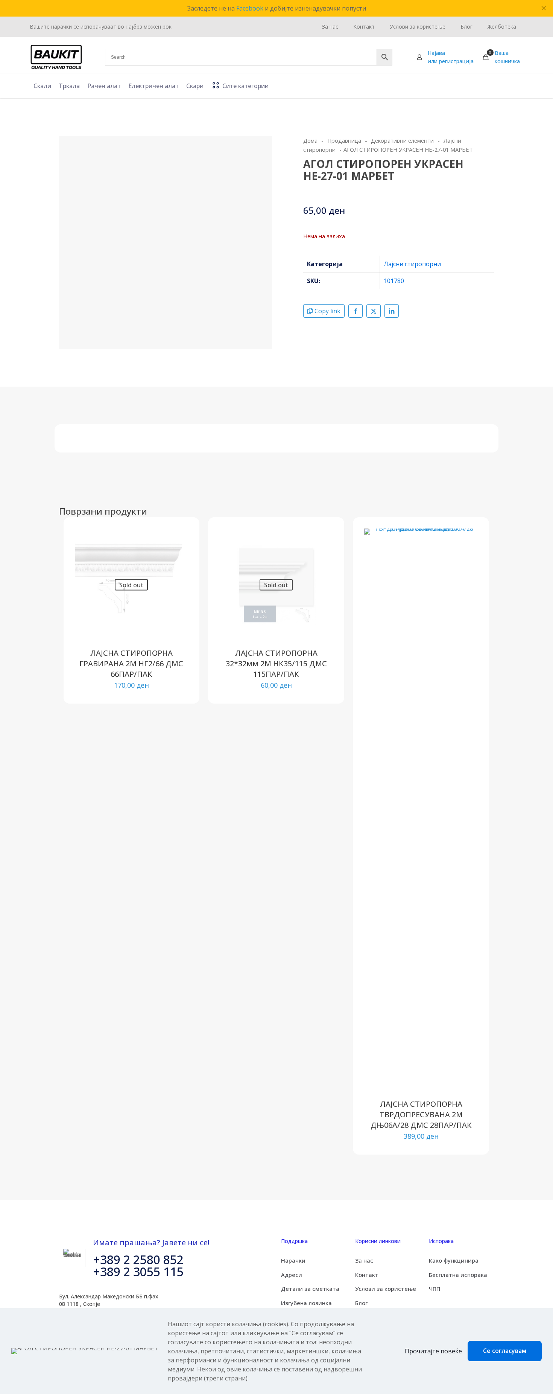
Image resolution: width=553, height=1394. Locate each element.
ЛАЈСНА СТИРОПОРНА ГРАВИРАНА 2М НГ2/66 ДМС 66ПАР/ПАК (131, 663)
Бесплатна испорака (458, 1274)
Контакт (366, 1274)
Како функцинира (454, 1260)
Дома (310, 140)
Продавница (344, 140)
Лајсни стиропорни (412, 264)
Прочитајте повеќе (433, 1351)
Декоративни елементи (402, 140)
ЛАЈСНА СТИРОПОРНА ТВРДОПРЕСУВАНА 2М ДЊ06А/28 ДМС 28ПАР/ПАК (421, 1114)
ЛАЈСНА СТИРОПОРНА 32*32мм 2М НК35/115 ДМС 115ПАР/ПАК (276, 663)
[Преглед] (177, 571)
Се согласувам (504, 1351)
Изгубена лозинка (306, 1303)
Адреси (291, 1274)
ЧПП (434, 1288)
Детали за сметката (310, 1288)
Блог (361, 1303)
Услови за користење (385, 1288)
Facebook (249, 8)
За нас (364, 1260)
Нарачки (293, 1260)
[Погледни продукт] (177, 539)
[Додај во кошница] (467, 539)
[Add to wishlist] (177, 555)
